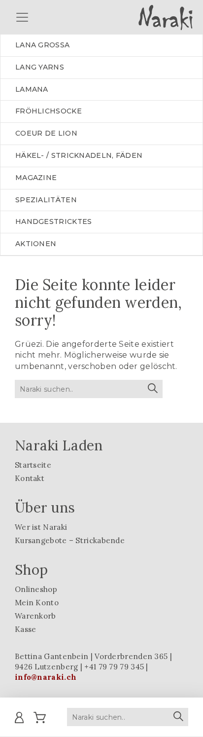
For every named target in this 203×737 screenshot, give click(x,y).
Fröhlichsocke (48, 111)
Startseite (33, 465)
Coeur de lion (46, 133)
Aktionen (35, 243)
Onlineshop (36, 589)
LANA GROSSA (42, 44)
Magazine (36, 177)
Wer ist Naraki (41, 527)
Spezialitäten (46, 199)
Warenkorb (35, 616)
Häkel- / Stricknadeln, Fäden (78, 155)
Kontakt (29, 478)
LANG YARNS (39, 67)
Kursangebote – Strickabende (70, 540)
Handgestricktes (53, 221)
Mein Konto (37, 602)
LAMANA (31, 89)
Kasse (25, 629)
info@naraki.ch (45, 677)
